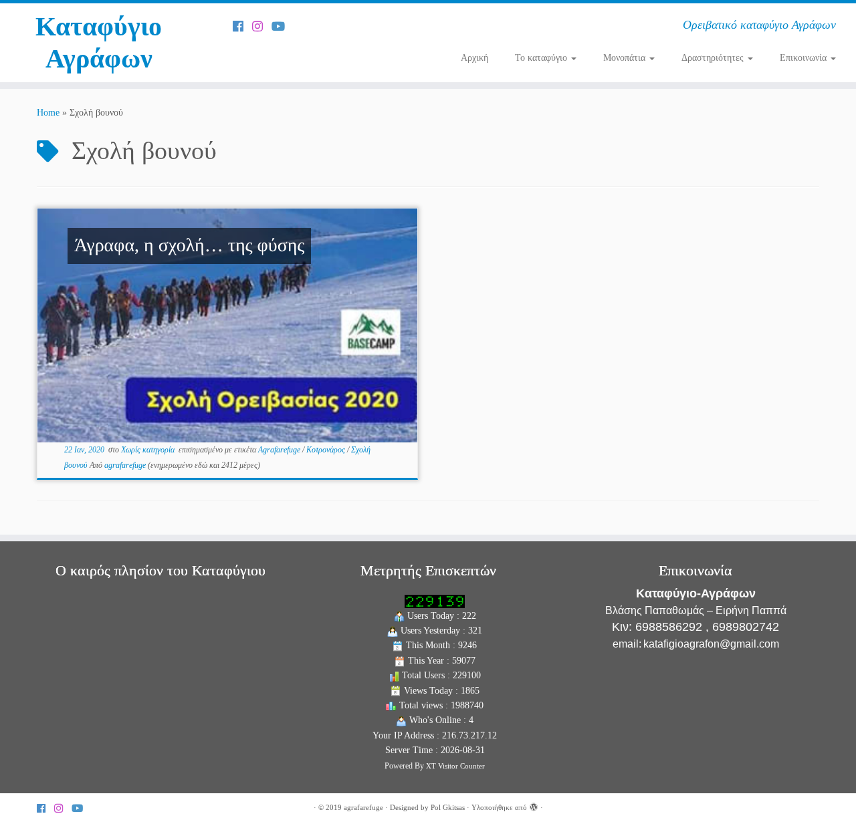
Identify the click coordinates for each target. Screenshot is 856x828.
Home (48, 113)
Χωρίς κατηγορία (149, 449)
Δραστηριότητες (713, 58)
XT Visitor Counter (455, 766)
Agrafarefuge (280, 449)
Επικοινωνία (804, 58)
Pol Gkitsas (448, 807)
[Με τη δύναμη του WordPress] (533, 805)
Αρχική (474, 58)
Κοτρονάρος (326, 449)
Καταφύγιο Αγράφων (98, 42)
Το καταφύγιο (542, 58)
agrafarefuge (125, 465)
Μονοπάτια (625, 58)
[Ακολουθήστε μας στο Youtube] (283, 26)
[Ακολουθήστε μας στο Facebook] (242, 26)
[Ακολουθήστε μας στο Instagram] (262, 26)
